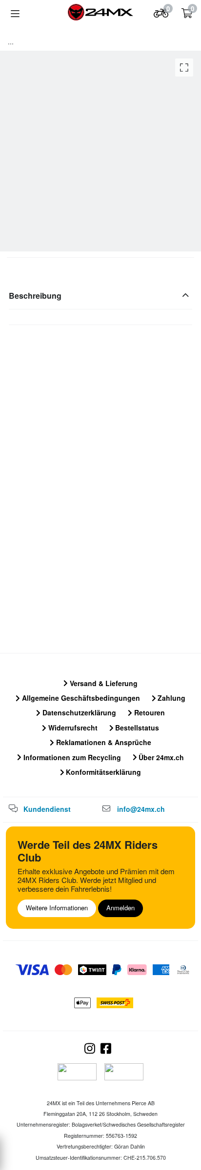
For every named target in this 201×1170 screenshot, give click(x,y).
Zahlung (170, 698)
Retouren (148, 712)
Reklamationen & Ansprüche (102, 742)
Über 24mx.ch (160, 757)
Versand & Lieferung (103, 683)
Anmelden (120, 907)
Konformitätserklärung (102, 772)
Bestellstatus (136, 727)
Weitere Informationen (57, 907)
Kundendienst (47, 809)
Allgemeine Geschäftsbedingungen (80, 698)
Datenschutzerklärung (78, 712)
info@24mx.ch (141, 809)
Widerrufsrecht (72, 727)
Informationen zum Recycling (71, 757)
